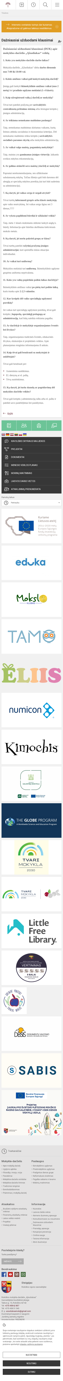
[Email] (23, 1274)
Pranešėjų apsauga (41, 1228)
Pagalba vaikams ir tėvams (44, 1179)
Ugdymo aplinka (10, 1169)
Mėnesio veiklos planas (24, 465)
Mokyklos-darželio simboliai (14, 1179)
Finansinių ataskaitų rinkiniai (15, 1215)
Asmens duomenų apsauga (45, 1215)
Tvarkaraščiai (14, 1151)
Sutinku (31, 1372)
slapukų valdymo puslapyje (31, 1344)
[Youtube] (10, 1274)
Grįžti (10, 413)
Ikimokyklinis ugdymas (42, 1166)
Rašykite (8, 1261)
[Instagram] (16, 1274)
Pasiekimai (7, 1176)
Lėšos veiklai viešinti (11, 1218)
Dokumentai (17, 457)
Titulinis (5, 13)
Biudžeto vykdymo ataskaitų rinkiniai (15, 1210)
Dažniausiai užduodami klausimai (43, 1223)
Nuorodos (37, 1209)
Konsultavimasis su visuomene (46, 1219)
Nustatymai (31, 1355)
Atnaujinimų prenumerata (26, 489)
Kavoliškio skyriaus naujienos (28, 441)
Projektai (16, 449)
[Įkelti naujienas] (22, 5)
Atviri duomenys (40, 1242)
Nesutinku (31, 1363)
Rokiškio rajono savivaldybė (34, 1287)
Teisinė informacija (41, 1239)
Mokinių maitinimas (21, 473)
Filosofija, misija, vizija (12, 1173)
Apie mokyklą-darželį (11, 1166)
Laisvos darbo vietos (23, 481)
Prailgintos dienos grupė (43, 1173)
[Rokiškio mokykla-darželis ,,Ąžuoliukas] (8, 4)
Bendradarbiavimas (11, 1189)
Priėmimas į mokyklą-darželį (15, 1193)
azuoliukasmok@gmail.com (18, 1311)
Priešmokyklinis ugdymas (44, 1169)
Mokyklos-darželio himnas (14, 1183)
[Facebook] (4, 1274)
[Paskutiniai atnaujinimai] (33, 5)
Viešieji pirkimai (9, 1225)
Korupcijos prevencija (42, 1232)
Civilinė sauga (39, 1235)
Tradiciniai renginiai (11, 1186)
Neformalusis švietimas (43, 1176)
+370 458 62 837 (12, 1305)
